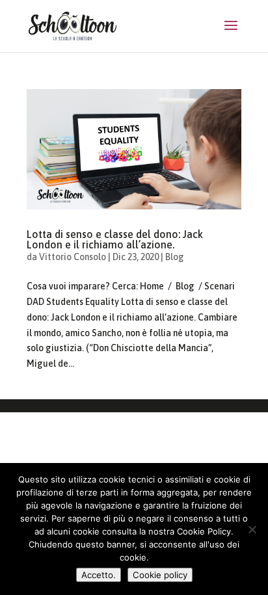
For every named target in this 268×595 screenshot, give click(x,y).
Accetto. (98, 575)
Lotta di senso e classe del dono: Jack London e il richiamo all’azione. (115, 239)
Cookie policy (160, 575)
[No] (251, 529)
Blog (174, 257)
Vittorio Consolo (72, 257)
